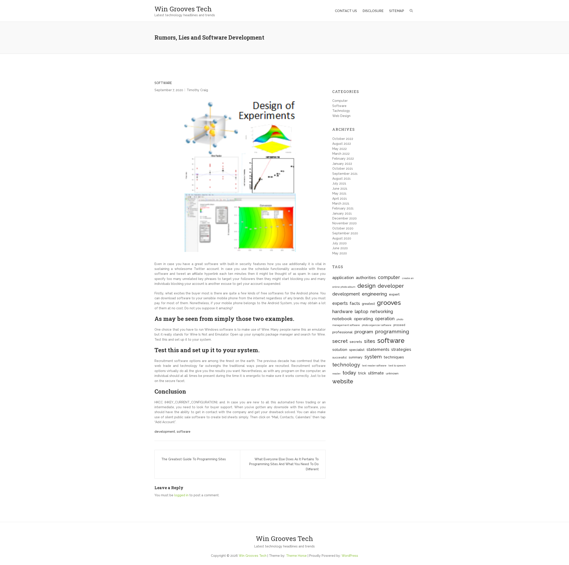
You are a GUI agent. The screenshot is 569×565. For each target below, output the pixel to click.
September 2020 (345, 233)
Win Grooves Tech (183, 8)
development (164, 431)
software (183, 431)
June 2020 (340, 248)
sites (369, 341)
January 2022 (342, 163)
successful (339, 357)
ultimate (376, 373)
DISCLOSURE (373, 11)
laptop (361, 311)
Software (163, 83)
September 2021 (345, 173)
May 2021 (339, 193)
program (364, 331)
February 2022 (343, 158)
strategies (401, 349)
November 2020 (344, 223)
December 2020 (344, 218)
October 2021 (342, 168)
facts (355, 303)
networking (381, 311)
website (342, 381)
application (343, 277)
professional (342, 332)
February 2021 (343, 208)
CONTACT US (346, 11)
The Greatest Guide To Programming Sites (193, 459)
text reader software (374, 365)
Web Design (341, 116)
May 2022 (339, 149)
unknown (392, 373)
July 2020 (339, 243)
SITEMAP (396, 11)
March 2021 (340, 203)
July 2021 (339, 183)
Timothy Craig (197, 90)
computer (389, 277)
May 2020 (339, 253)
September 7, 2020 (168, 90)
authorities (366, 277)
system (373, 357)
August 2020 (341, 238)
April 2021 (339, 198)
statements (378, 349)
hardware (342, 311)
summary (356, 357)
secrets (356, 342)
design (366, 285)
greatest (368, 304)
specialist (357, 350)
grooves (389, 302)
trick (362, 373)
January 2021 (342, 213)
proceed (399, 325)
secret (340, 341)
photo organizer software (376, 325)
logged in (181, 495)
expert (394, 294)
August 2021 (341, 178)
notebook (342, 318)
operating (363, 318)
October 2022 (342, 139)
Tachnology (341, 111)
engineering (374, 294)
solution (339, 349)
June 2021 (339, 188)
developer (391, 286)
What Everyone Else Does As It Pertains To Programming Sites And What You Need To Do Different (284, 464)
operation (385, 318)
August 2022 (341, 143)
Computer (340, 101)
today (349, 373)
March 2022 (341, 153)
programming (392, 331)
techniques (394, 357)
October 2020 (342, 228)
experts (340, 303)
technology (346, 365)
